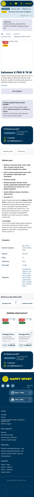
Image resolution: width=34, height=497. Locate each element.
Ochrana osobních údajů (8, 440)
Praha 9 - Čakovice (6, 467)
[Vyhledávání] (10, 3)
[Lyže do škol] (21, 400)
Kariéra (3, 417)
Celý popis (4, 85)
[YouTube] (8, 386)
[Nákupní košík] (21, 3)
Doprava (3, 432)
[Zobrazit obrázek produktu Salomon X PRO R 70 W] (17, 54)
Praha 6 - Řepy (5, 464)
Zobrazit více (24, 15)
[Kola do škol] (21, 393)
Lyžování (17, 34)
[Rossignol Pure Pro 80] (25, 333)
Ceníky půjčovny (6, 456)
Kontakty (3, 415)
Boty (23, 281)
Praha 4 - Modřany (6, 469)
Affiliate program (6, 424)
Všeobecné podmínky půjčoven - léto (12, 451)
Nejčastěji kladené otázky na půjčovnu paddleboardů (13, 420)
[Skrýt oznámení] (32, 15)
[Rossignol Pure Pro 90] (9, 333)
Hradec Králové (5, 472)
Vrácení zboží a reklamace (9, 437)
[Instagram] (13, 386)
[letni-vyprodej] (17, 122)
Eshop (8, 34)
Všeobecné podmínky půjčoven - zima (12, 448)
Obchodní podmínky (7, 435)
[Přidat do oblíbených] (14, 319)
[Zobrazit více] (17, 9)
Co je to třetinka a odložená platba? (12, 115)
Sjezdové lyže (6, 303)
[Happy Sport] (3, 3)
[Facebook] (3, 386)
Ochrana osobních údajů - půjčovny (12, 453)
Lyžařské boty (6, 37)
